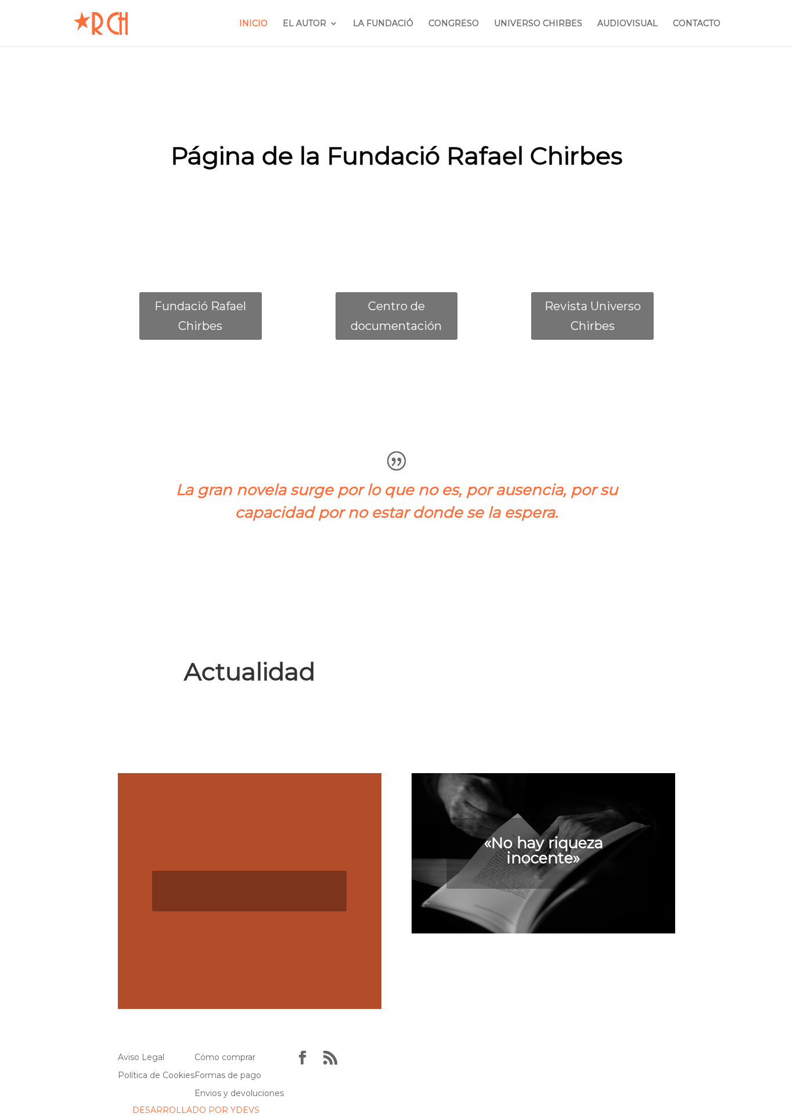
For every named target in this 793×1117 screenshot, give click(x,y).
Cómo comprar (224, 1057)
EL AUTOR (304, 23)
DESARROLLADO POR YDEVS (195, 1110)
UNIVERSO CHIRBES (538, 23)
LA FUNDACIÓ (383, 23)
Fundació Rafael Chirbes (200, 316)
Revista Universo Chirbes (593, 316)
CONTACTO (696, 23)
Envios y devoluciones (239, 1093)
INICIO (253, 23)
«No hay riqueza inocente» (543, 850)
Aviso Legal (141, 1057)
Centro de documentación (396, 316)
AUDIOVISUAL (627, 23)
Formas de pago (227, 1075)
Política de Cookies (156, 1075)
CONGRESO (453, 23)
